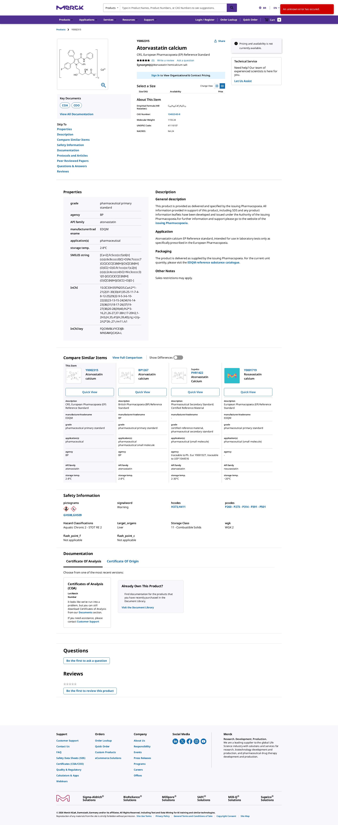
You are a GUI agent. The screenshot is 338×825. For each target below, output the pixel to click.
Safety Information (70, 145)
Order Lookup (228, 19)
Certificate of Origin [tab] (123, 561)
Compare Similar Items (73, 140)
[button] (204, 19)
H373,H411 (178, 507)
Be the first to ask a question (86, 661)
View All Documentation (76, 114)
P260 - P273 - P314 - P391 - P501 (245, 507)
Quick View (89, 392)
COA (65, 105)
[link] (74, 740)
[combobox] (170, 8)
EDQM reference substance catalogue (213, 262)
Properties (64, 129)
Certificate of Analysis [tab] (83, 561)
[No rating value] (144, 60)
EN (275, 8)
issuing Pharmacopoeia (171, 223)
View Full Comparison (127, 357)
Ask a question (185, 60)
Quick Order (250, 19)
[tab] (63, 29)
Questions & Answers (72, 166)
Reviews (63, 171)
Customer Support (88, 621)
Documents (85, 612)
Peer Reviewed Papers (73, 161)
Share (221, 41)
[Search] (232, 8)
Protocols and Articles (72, 155)
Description (65, 134)
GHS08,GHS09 (72, 515)
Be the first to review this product (91, 691)
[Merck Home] (69, 8)
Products (60, 29)
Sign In (155, 75)
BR (264, 8)
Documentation (68, 150)
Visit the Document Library (138, 607)
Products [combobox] (110, 8)
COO (77, 105)
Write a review (165, 60)
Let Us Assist (243, 81)
